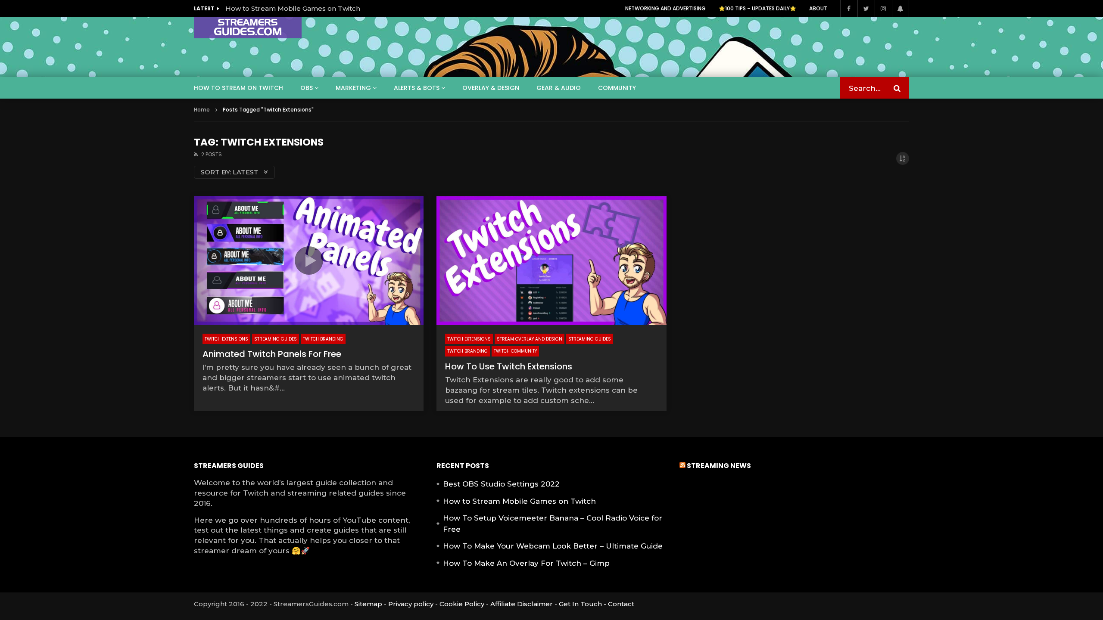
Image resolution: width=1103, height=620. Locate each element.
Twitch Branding (323, 339)
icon (309, 260)
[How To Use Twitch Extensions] (551, 260)
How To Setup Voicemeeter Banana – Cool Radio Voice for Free (552, 523)
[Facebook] (848, 8)
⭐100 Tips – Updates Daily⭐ (757, 8)
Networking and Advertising (665, 8)
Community (617, 88)
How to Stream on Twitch (238, 88)
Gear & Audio (558, 88)
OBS (306, 88)
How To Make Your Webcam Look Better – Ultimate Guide (553, 546)
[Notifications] (900, 8)
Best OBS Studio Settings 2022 (501, 484)
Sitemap (368, 604)
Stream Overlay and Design (529, 339)
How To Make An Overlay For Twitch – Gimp (526, 563)
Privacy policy (410, 604)
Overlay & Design (490, 88)
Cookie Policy (461, 604)
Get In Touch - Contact (596, 604)
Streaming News (719, 466)
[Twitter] (866, 8)
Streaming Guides (275, 339)
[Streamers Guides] (248, 27)
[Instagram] (883, 8)
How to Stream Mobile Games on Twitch (292, 8)
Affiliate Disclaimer (521, 604)
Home (202, 109)
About (818, 8)
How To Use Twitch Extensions (508, 366)
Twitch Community (515, 351)
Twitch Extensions (226, 339)
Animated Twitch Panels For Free (272, 354)
